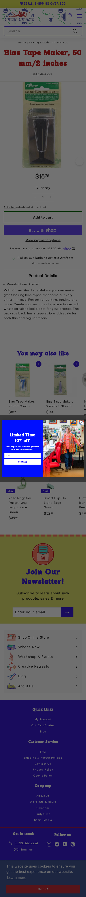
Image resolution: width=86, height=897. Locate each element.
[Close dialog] (81, 423)
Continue (22, 461)
